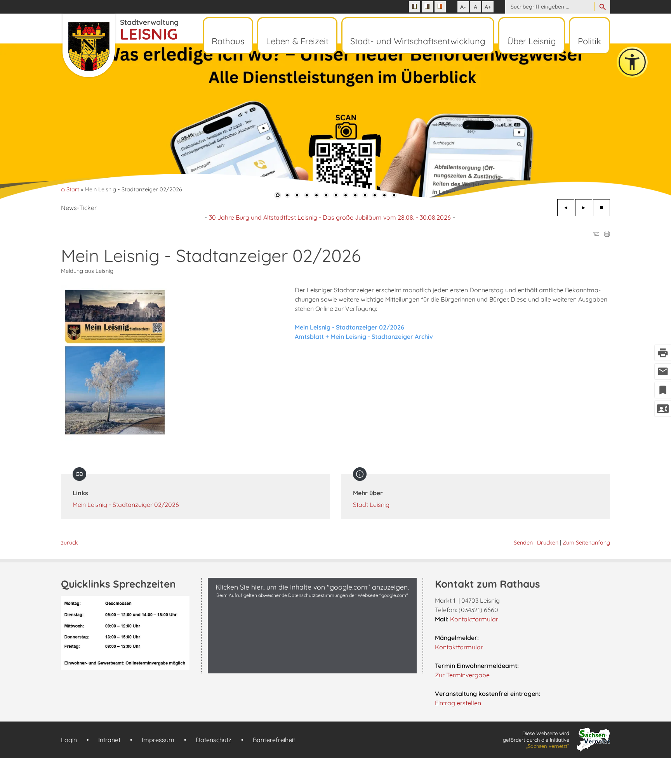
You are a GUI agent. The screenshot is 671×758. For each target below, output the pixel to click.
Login (69, 740)
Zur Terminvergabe (462, 675)
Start (72, 189)
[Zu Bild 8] (345, 196)
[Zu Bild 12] (384, 196)
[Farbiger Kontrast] (440, 6)
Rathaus (228, 41)
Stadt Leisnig (371, 504)
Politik (589, 41)
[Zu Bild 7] (336, 196)
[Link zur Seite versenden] (596, 234)
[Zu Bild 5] (316, 196)
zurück (69, 542)
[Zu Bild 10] (365, 196)
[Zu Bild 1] (277, 196)
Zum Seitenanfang (586, 542)
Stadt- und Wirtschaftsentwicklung (417, 41)
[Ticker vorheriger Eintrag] (565, 207)
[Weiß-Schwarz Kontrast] (427, 6)
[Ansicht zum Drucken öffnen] (607, 234)
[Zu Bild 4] (306, 196)
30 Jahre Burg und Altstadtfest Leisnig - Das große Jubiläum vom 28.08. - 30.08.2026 (330, 217)
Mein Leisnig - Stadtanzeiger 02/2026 (126, 504)
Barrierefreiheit (274, 740)
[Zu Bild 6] (326, 196)
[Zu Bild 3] (297, 196)
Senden (523, 542)
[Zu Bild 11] (374, 196)
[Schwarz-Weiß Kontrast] (414, 6)
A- (463, 6)
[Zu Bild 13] (394, 196)
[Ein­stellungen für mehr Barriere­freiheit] (632, 62)
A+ (488, 6)
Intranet (109, 740)
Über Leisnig (531, 41)
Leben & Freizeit (297, 41)
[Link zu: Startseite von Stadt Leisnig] (119, 45)
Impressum (158, 740)
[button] (31, 120)
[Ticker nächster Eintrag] (583, 207)
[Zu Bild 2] (287, 196)
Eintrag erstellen (458, 703)
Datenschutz (213, 740)
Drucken (547, 542)
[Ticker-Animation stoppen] (601, 207)
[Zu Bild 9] (355, 196)
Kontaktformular (474, 619)
